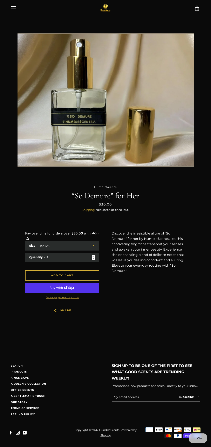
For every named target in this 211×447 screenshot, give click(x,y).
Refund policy (23, 414)
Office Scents (22, 389)
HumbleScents (109, 430)
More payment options (62, 297)
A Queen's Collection (28, 383)
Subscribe (187, 397)
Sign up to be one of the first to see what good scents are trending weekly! (152, 372)
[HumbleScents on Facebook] (11, 432)
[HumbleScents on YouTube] (25, 432)
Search (17, 365)
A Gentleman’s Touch (28, 395)
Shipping (88, 210)
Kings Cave (20, 377)
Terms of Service (25, 408)
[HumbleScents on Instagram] (18, 432)
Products (19, 371)
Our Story (19, 402)
